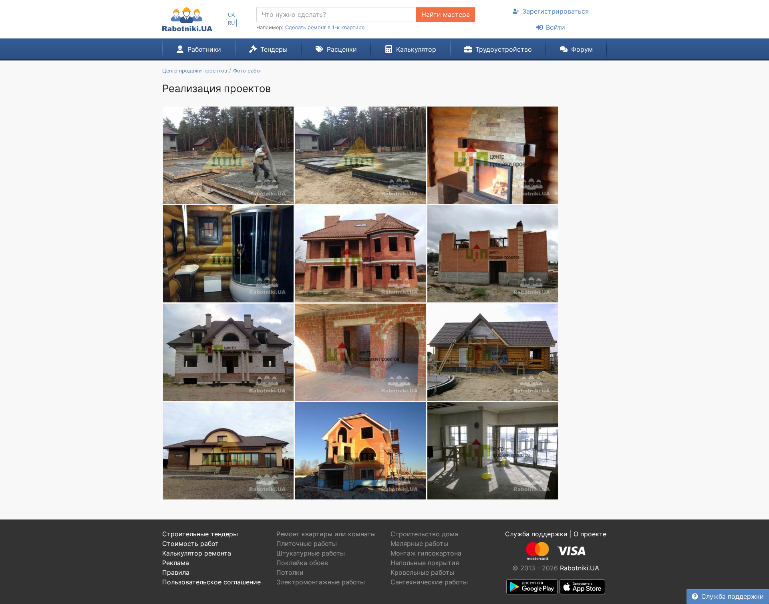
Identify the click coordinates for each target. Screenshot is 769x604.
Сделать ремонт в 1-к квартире (324, 27)
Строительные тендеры (200, 534)
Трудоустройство (503, 49)
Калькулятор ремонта (196, 553)
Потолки (290, 572)
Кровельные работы (422, 572)
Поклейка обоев (302, 563)
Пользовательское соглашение (211, 582)
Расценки (342, 49)
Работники (204, 49)
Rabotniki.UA (579, 568)
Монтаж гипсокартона (426, 553)
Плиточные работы (306, 544)
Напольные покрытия (425, 563)
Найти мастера (445, 14)
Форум (582, 49)
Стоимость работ (190, 544)
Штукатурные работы (310, 553)
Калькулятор (416, 49)
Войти (555, 27)
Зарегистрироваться (555, 11)
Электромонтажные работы (320, 582)
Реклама (175, 563)
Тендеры (274, 49)
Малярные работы (419, 544)
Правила (175, 572)
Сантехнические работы (429, 582)
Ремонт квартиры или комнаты (326, 534)
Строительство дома (424, 534)
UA (231, 15)
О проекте (590, 534)
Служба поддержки (732, 596)
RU (231, 23)
